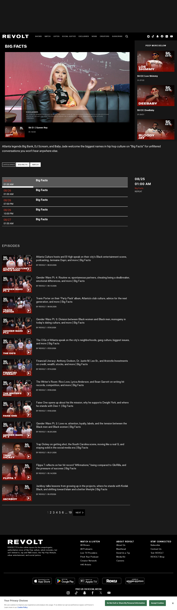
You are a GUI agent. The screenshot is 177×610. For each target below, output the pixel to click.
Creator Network (88, 560)
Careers (120, 560)
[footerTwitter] (101, 595)
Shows (38, 36)
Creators (104, 36)
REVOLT (42, 265)
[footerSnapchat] (84, 595)
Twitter (166, 36)
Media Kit (120, 556)
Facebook (162, 36)
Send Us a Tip (123, 553)
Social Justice (69, 36)
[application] (67, 87)
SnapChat (157, 36)
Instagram (148, 36)
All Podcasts (86, 549)
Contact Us (156, 549)
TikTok (153, 36)
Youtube (171, 37)
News (94, 36)
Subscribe (117, 36)
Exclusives (84, 36)
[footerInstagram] (68, 595)
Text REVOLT (157, 553)
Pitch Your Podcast (89, 556)
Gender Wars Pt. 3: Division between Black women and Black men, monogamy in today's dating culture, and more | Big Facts (81, 321)
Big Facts (22, 164)
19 (70, 512)
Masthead (121, 549)
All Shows (85, 545)
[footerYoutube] (109, 595)
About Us (120, 545)
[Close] (173, 603)
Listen (56, 36)
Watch (48, 36)
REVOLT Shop (158, 556)
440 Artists (85, 564)
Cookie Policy (22, 607)
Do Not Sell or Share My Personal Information (126, 603)
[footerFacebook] (93, 595)
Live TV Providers (88, 553)
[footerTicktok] (76, 595)
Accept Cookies (157, 603)
